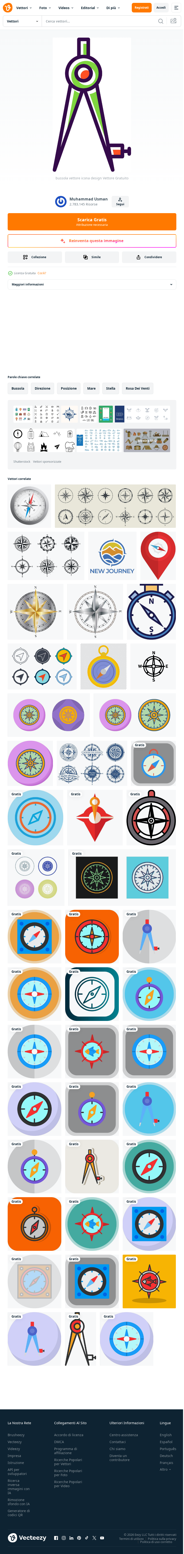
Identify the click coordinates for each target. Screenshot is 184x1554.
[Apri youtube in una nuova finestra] (102, 1538)
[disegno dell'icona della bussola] (35, 817)
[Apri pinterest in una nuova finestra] (79, 1538)
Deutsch (162, 1455)
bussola (18, 388)
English (162, 1435)
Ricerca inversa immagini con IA (19, 1486)
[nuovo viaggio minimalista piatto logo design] (112, 556)
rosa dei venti (138, 388)
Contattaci (117, 1442)
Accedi (161, 8)
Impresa (14, 1455)
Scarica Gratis (92, 222)
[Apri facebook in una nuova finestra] (56, 1538)
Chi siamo (117, 1448)
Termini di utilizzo (127, 1538)
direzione (42, 388)
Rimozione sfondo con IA (19, 1501)
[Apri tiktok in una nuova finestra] (87, 1538)
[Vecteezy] (7, 7)
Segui (120, 204)
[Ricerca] (161, 21)
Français (163, 1462)
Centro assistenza (123, 1435)
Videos (63, 8)
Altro (160, 1469)
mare (91, 388)
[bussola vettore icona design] (153, 763)
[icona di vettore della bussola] (49, 715)
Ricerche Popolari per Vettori (68, 1461)
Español (162, 1442)
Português (164, 1448)
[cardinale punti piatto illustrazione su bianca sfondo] (95, 817)
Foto (43, 8)
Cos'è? (42, 273)
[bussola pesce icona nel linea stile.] (151, 817)
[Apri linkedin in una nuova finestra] (71, 1538)
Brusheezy (16, 1435)
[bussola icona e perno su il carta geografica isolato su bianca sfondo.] (158, 556)
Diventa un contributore (119, 1457)
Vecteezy (15, 1442)
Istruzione (16, 1462)
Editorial (88, 8)
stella (110, 388)
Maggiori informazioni (28, 284)
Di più (111, 8)
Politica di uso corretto (153, 1541)
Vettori (22, 8)
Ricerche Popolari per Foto (68, 1473)
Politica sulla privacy (158, 1538)
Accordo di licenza (68, 1435)
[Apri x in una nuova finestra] (94, 1538)
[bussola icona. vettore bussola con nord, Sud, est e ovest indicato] (151, 612)
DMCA (59, 1442)
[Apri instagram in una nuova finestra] (64, 1538)
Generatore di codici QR (19, 1512)
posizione (69, 388)
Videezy (14, 1448)
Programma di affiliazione (65, 1450)
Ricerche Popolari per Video (68, 1484)
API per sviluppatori (17, 1471)
